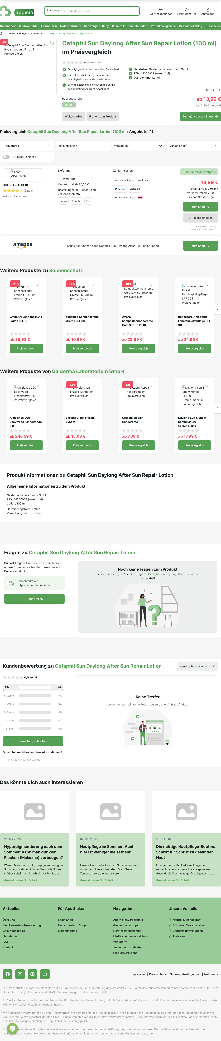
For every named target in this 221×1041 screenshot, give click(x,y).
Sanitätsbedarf (138, 26)
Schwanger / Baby (96, 26)
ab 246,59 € (21, 436)
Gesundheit (8, 26)
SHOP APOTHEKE (16, 185)
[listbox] (27, 146)
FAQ (5, 942)
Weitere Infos (73, 116)
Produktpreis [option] (11, 145)
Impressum (138, 974)
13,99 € (209, 182)
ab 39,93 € (20, 339)
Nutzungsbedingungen (185, 974)
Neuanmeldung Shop (72, 925)
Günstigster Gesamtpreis (199, 172)
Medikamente (28, 26)
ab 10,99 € (75, 339)
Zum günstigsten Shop (197, 116)
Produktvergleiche (163, 26)
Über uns (9, 919)
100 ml (69, 104)
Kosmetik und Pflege (16, 33)
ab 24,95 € (188, 339)
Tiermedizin (49, 26)
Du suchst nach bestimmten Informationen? (32, 752)
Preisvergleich (26, 348)
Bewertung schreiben (33, 741)
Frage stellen (34, 599)
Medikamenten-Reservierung (22, 925)
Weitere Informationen (15, 196)
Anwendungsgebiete (127, 947)
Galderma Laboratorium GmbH (169, 69)
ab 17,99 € (187, 436)
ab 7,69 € (130, 436)
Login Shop (65, 919)
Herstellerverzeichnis (127, 930)
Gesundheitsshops (125, 925)
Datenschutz (157, 974)
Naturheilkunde (70, 26)
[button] (217, 309)
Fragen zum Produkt (102, 116)
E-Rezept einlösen (24, 156)
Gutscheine (213, 26)
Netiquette (211, 974)
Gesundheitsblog (190, 26)
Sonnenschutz (37, 33)
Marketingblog (67, 930)
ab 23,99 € (132, 339)
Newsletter (10, 936)
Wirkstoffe (120, 942)
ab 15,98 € (75, 436)
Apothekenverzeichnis (128, 919)
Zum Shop (198, 206)
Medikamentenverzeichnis (130, 936)
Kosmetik (118, 26)
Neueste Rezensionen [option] (194, 666)
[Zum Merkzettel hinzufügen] (52, 43)
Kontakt (8, 947)
